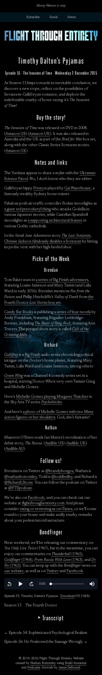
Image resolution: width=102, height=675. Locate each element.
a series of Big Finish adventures (62, 280)
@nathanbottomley (20, 477)
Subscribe (32, 17)
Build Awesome (75, 663)
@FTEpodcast (20, 488)
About (71, 17)
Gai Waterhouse (77, 188)
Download (67, 596)
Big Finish (32, 355)
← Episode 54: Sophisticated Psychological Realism (45, 633)
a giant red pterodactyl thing (27, 209)
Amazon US (15, 134)
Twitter (53, 571)
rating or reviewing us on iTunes (46, 509)
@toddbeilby (61, 477)
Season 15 (12, 605)
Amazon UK (39, 134)
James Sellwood (69, 667)
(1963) (58, 560)
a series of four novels (72, 312)
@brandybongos (59, 471)
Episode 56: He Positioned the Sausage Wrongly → (45, 642)
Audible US (54, 443)
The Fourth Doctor (41, 605)
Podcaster (33, 667)
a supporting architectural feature (55, 221)
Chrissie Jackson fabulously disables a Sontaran (42, 242)
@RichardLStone (18, 483)
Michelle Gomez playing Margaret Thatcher (52, 397)
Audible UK (76, 443)
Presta (38, 188)
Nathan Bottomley (43, 663)
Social (53, 17)
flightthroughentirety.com (43, 503)
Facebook (36, 498)
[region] (51, 584)
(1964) (18, 560)
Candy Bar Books (18, 312)
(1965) (67, 554)
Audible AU (14, 449)
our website (14, 571)
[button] (9, 584)
